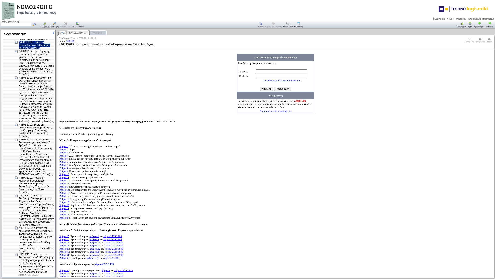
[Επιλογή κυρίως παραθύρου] (44, 25)
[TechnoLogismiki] (44, 19)
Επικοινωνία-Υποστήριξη (481, 19)
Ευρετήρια (439, 19)
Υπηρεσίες (461, 19)
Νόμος (450, 19)
